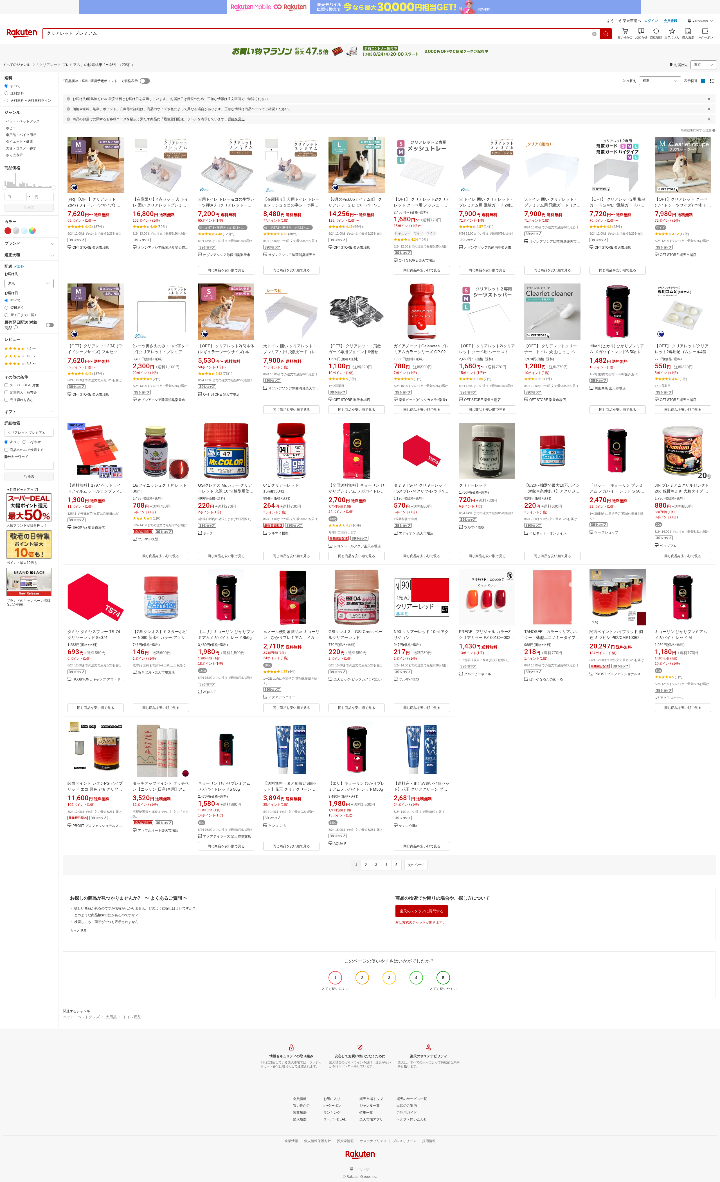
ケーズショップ (606, 532)
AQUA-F (209, 692)
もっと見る (78, 931)
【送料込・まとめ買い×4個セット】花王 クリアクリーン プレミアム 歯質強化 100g (421, 789)
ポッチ (208, 533)
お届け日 (11, 293)
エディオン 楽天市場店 (416, 533)
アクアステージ (671, 698)
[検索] (606, 33)
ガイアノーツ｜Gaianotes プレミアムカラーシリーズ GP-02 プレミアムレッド (421, 352)
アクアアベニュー (281, 697)
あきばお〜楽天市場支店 (156, 672)
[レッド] (7, 230)
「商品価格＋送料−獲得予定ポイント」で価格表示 (100, 81)
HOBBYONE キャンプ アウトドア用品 (98, 679)
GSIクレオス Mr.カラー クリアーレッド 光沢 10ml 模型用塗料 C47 (225, 491)
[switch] (50, 325)
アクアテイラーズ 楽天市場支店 (227, 836)
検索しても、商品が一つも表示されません (106, 922)
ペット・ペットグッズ (81, 1017)
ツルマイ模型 (148, 539)
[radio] (6, 86)
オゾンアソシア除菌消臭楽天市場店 (163, 247)
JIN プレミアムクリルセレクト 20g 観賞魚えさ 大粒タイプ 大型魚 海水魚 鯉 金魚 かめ (682, 491)
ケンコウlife (277, 826)
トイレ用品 (132, 1017)
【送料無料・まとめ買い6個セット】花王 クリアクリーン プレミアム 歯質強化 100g (290, 789)
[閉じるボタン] (709, 98)
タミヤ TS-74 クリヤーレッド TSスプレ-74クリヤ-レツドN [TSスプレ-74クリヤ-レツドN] (420, 491)
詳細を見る (236, 119)
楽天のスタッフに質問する (422, 911)
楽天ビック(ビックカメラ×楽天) (423, 400)
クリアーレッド (473, 485)
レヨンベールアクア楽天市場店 (357, 546)
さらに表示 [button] (14, 155)
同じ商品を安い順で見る (226, 270)
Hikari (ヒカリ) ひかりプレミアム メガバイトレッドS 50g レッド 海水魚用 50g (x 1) (617, 352)
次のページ (416, 865)
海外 (20, 267)
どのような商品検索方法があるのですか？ (106, 915)
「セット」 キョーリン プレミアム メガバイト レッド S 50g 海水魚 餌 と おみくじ (616, 491)
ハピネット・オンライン (547, 533)
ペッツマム (668, 546)
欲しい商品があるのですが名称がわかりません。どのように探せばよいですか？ (135, 908)
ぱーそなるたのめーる (546, 679)
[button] (700, 21)
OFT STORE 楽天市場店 (91, 247)
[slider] (5, 187)
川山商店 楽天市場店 (610, 388)
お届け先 (11, 274)
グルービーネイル (477, 674)
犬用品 (111, 1017)
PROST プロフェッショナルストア (620, 674)
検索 (31, 208)
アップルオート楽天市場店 (158, 830)
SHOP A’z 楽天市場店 (89, 528)
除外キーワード (16, 457)
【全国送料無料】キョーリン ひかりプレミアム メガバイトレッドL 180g (356, 491)
